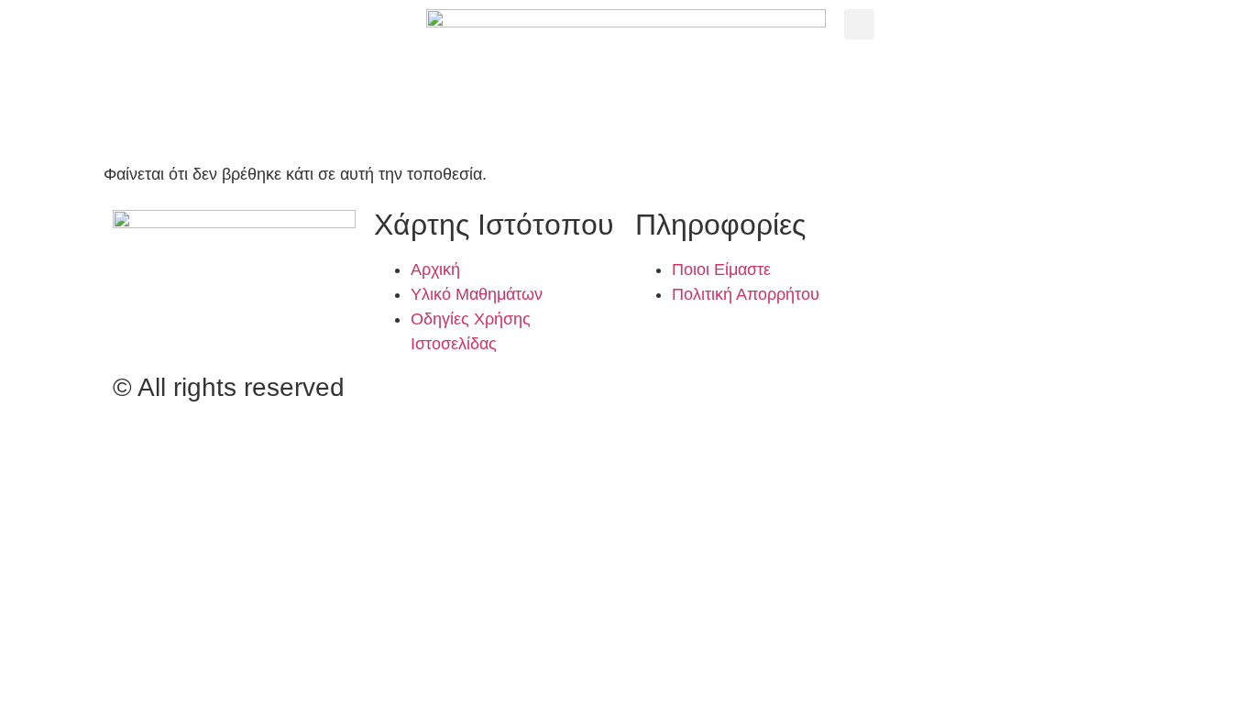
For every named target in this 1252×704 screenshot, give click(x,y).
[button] (859, 24)
